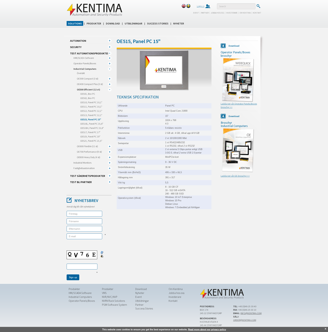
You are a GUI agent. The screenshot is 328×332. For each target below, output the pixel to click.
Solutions (75, 23)
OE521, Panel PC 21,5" (91, 140)
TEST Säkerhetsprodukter (87, 176)
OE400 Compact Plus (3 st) (90, 84)
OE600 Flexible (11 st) (87, 146)
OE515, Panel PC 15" (90, 119)
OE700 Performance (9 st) (89, 151)
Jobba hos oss (217, 12)
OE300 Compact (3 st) (87, 78)
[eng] (183, 6)
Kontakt (257, 12)
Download (113, 23)
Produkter (94, 23)
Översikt (81, 73)
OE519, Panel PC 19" (90, 136)
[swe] (188, 6)
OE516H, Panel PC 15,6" (92, 128)
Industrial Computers (84, 68)
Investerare (231, 12)
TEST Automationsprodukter (89, 53)
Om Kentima (245, 12)
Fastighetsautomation (84, 168)
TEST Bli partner (81, 182)
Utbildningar (133, 23)
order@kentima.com (244, 320)
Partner (205, 12)
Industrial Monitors (82, 162)
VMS (104, 293)
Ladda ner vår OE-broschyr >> (235, 175)
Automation (78, 40)
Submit (258, 6)
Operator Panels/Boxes (84, 63)
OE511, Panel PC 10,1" (91, 106)
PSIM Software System (114, 304)
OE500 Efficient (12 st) (88, 89)
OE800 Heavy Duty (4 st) (88, 157)
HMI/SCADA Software (83, 57)
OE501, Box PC (87, 93)
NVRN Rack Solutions (113, 300)
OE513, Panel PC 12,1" (91, 115)
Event (196, 12)
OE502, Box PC (87, 98)
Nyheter (178, 23)
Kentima (94, 9)
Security (75, 47)
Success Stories (157, 23)
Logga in (200, 6)
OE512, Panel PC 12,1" (91, 110)
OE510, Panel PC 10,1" (91, 102)
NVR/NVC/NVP (109, 297)
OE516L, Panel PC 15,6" (91, 123)
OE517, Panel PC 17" (90, 132)
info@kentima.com (251, 313)
